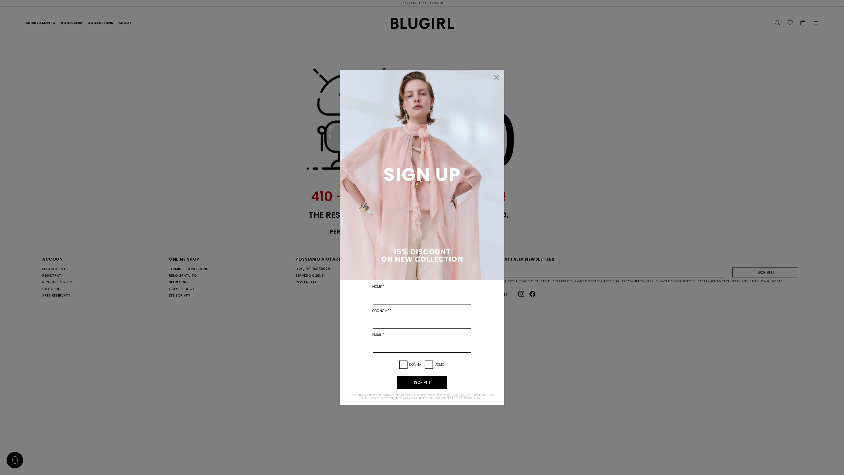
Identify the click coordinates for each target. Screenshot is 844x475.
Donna (415, 364)
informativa (457, 395)
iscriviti (422, 382)
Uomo (439, 364)
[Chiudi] (496, 77)
